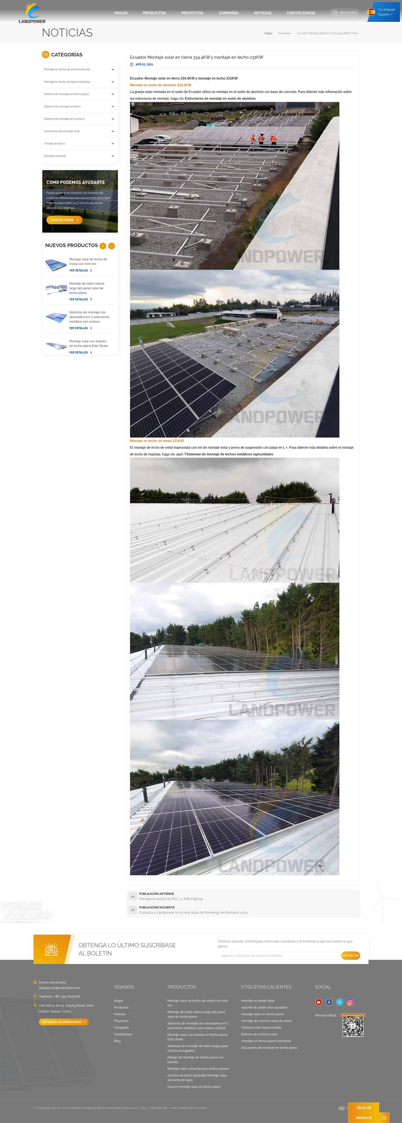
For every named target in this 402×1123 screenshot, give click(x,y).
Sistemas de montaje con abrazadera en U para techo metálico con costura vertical (89, 317)
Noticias (262, 13)
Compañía (228, 13)
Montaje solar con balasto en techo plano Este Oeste (88, 343)
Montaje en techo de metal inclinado (67, 69)
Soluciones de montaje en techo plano (269, 1048)
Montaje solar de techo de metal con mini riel (88, 261)
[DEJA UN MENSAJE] (384, 1118)
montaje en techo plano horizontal (266, 1041)
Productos (154, 13)
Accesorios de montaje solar (62, 131)
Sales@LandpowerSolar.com (59, 988)
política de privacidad (192, 1108)
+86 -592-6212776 (67, 996)
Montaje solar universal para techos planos (198, 1069)
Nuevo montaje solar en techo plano (194, 1087)
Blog (117, 1041)
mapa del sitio (159, 1108)
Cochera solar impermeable (261, 1027)
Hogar (121, 13)
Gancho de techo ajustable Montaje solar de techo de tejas (197, 1077)
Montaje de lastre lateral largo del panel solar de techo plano (86, 288)
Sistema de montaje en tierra (62, 106)
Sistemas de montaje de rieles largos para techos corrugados (198, 1048)
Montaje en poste (55, 156)
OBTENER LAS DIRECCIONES (62, 1022)
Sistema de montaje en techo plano (66, 94)
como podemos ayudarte (75, 182)
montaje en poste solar (257, 1001)
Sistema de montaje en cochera (64, 118)
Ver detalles (79, 270)
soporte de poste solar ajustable (264, 1007)
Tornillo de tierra (54, 143)
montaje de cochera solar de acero (266, 1021)
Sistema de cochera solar (259, 1034)
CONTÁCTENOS (63, 220)
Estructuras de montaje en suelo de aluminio (220, 98)
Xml (173, 1108)
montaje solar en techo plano (262, 1014)
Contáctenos (301, 13)
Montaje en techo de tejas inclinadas (67, 81)
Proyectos (192, 13)
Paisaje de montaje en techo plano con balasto (196, 1059)
